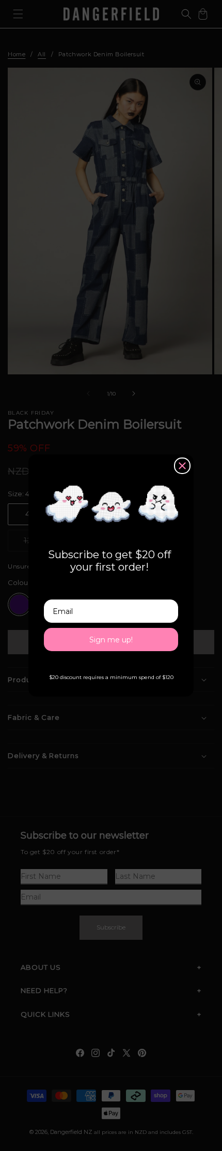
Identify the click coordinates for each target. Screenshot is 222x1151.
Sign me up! (111, 639)
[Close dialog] (182, 466)
